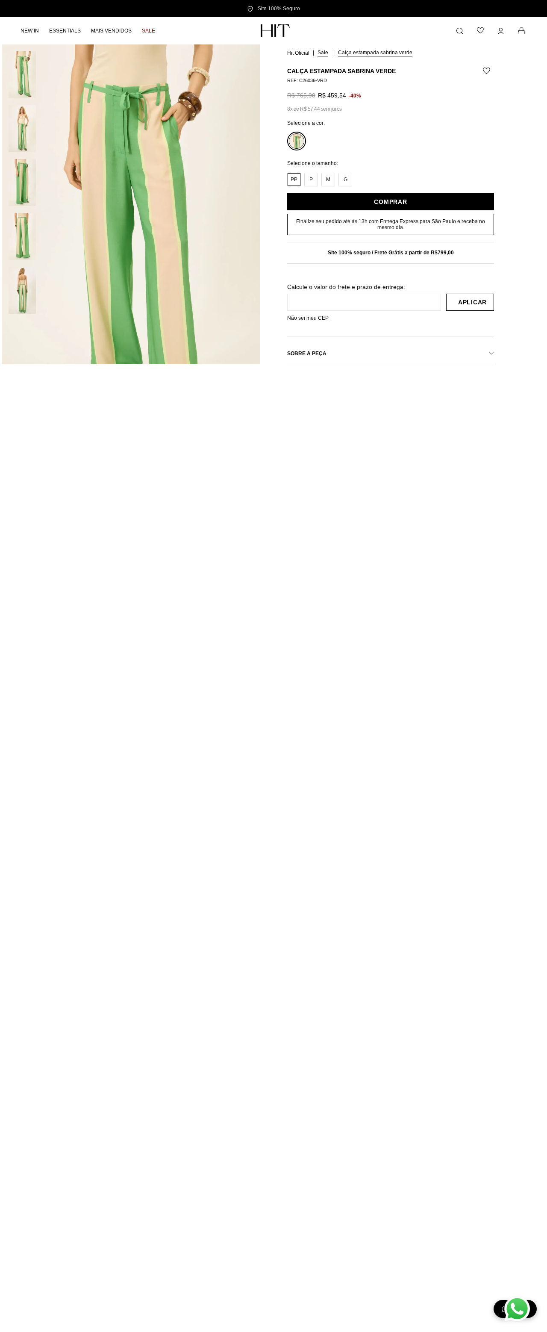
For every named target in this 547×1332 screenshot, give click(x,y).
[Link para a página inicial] (299, 52)
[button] (131, 238)
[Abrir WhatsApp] (517, 1309)
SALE (323, 53)
